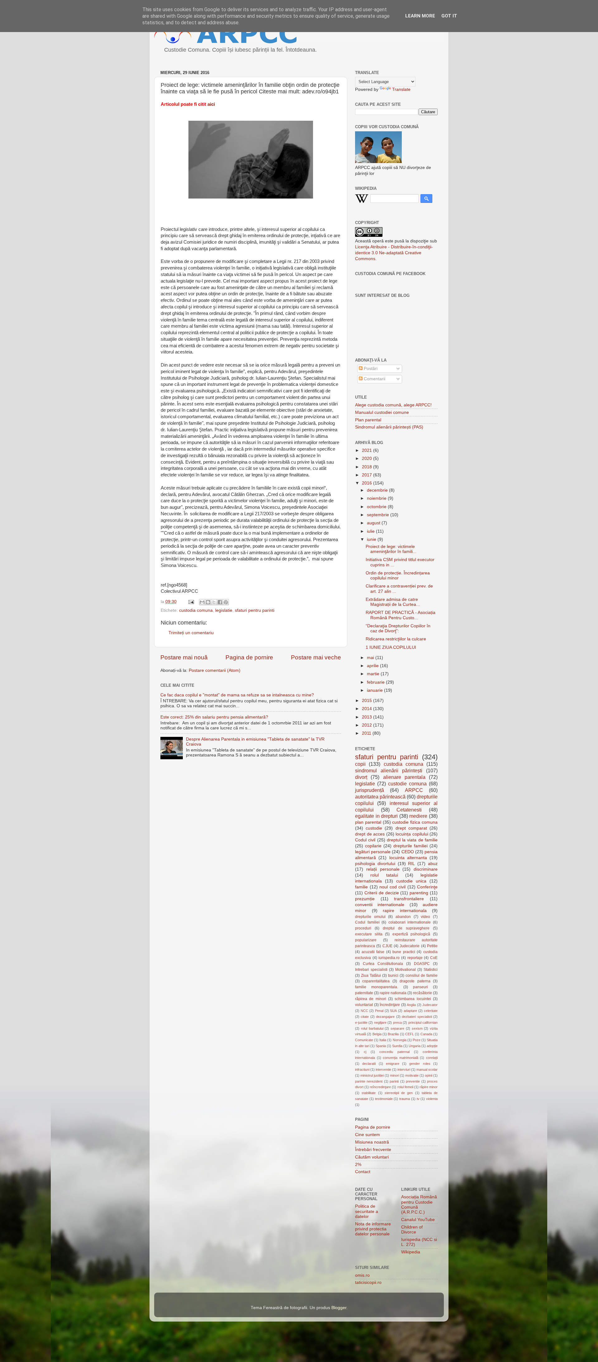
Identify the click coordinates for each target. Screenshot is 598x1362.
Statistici (431, 969)
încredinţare (390, 1005)
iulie (371, 531)
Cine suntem (367, 1134)
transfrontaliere (409, 898)
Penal (379, 1011)
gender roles (419, 1063)
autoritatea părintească (380, 796)
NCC (364, 1011)
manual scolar (427, 1069)
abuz (433, 863)
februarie (376, 682)
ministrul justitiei (372, 1075)
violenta (432, 1099)
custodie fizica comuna (415, 822)
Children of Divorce (412, 1229)
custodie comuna (407, 783)
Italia (382, 1040)
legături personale (373, 851)
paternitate (364, 993)
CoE (434, 958)
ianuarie (375, 690)
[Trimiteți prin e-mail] (202, 602)
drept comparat (411, 828)
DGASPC (422, 964)
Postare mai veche (316, 657)
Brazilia (393, 1034)
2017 (367, 475)
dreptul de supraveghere (406, 928)
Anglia (411, 1005)
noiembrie (377, 498)
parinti (394, 1081)
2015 (367, 700)
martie (374, 674)
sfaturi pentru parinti (254, 610)
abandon (403, 917)
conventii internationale (379, 904)
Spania (381, 1046)
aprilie (373, 665)
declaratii (369, 1063)
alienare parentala (404, 777)
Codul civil (365, 840)
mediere (418, 816)
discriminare (426, 869)
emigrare (392, 1063)
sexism (417, 1028)
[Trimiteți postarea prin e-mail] (190, 601)
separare (397, 1028)
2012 (367, 725)
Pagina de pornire (249, 657)
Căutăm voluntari (372, 1157)
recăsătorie (422, 993)
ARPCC (414, 790)
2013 (367, 717)
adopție (432, 1046)
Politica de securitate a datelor (366, 1211)
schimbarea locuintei (413, 999)
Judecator (430, 1005)
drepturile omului (370, 917)
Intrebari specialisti (371, 969)
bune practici (403, 952)
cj (365, 1052)
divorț (361, 777)
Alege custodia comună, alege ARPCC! (393, 405)
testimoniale (384, 1099)
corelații (432, 1058)
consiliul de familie (422, 975)
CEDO (407, 851)
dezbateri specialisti (417, 1016)
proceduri (363, 928)
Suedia (397, 1046)
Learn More (420, 16)
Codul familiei (367, 922)
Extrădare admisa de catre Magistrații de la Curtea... (393, 602)
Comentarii (374, 379)
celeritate (431, 1011)
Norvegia (399, 1040)
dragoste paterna (415, 981)
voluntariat (364, 1005)
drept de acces (370, 834)
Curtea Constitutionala (383, 964)
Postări (370, 368)
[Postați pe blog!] (208, 602)
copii (360, 764)
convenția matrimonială (400, 1058)
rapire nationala (393, 993)
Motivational (405, 969)
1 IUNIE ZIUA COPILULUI (391, 647)
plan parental (368, 822)
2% (358, 1164)
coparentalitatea (376, 981)
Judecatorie (410, 946)
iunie (372, 539)
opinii (428, 1075)
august (374, 523)
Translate (401, 89)
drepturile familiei (410, 846)
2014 (367, 708)
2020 (367, 458)
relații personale (383, 869)
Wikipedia (410, 1252)
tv (418, 1099)
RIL (411, 863)
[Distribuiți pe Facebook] (220, 602)
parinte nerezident (368, 1081)
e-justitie (361, 1022)
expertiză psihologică (411, 934)
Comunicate (364, 1040)
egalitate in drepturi (376, 816)
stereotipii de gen (399, 1093)
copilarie (373, 846)
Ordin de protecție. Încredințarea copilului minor (398, 575)
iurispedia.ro (389, 958)
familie (361, 887)
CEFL (409, 1034)
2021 (367, 450)
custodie (374, 828)
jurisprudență (369, 790)
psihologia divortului (375, 863)
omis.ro (362, 1275)
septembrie (378, 515)
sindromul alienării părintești (388, 770)
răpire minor (429, 1087)
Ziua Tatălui (371, 975)
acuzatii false (373, 952)
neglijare (380, 1022)
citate (365, 1016)
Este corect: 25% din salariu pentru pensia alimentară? (214, 717)
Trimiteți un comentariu (191, 632)
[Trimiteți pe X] (214, 602)
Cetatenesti (409, 809)
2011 (367, 733)
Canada (426, 1034)
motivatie (412, 1075)
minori (394, 1075)
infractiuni (362, 1069)
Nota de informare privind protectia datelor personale (373, 1229)
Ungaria (414, 1046)
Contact (362, 1171)
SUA (393, 1011)
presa (397, 1022)
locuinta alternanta (408, 857)
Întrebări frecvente (373, 1149)
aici (211, 104)
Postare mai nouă (184, 657)
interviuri (403, 1069)
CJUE (387, 946)
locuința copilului (412, 834)
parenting (419, 893)
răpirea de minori (370, 999)
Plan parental (368, 420)
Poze (416, 1040)
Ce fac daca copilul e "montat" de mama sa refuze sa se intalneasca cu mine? (237, 695)
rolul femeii (405, 1087)
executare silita (368, 934)
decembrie (378, 490)
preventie (413, 1081)
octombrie (377, 506)
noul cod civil (392, 887)
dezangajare (385, 1016)
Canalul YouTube (418, 1219)
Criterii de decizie (381, 893)
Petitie (432, 946)
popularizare (366, 940)
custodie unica (411, 881)
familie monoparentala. (376, 987)
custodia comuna (196, 610)
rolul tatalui (384, 875)
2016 (367, 483)
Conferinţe (427, 887)
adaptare (410, 1011)
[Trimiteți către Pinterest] (226, 602)
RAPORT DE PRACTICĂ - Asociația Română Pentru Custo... (400, 615)
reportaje (415, 958)
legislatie (223, 610)
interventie (383, 1069)
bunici (393, 975)
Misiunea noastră (372, 1142)
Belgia (377, 1034)
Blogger (338, 1307)
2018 (367, 467)
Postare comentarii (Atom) (214, 670)
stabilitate (369, 1093)
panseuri (420, 987)
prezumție (365, 898)
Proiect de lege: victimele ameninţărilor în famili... (391, 549)
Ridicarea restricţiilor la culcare (396, 639)
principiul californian (423, 1022)
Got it (449, 16)
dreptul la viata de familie (412, 840)
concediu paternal (394, 1052)
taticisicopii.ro (368, 1282)
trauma (404, 1099)
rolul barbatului (372, 1028)
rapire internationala (405, 910)
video (425, 917)
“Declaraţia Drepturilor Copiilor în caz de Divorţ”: (398, 628)
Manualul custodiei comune (382, 412)
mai (371, 657)
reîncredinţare (380, 1087)
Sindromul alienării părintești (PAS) (389, 427)
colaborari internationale (409, 922)
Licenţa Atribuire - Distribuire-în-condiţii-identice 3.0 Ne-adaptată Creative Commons (394, 253)
